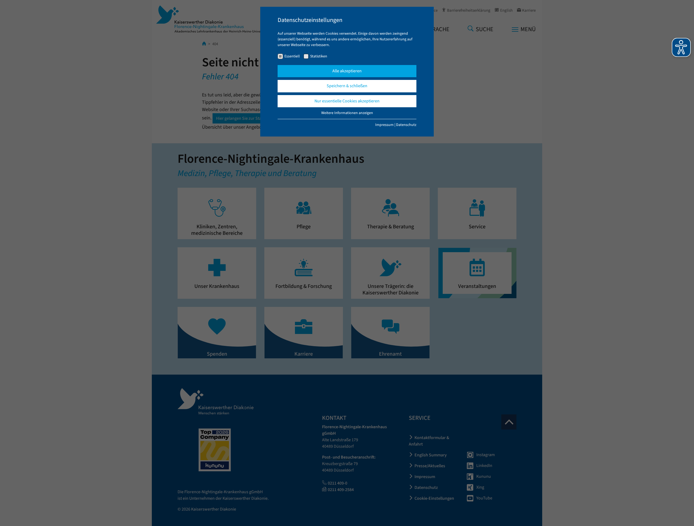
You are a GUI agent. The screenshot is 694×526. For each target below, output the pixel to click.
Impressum (384, 125)
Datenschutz (406, 125)
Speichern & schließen (347, 86)
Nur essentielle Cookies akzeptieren (347, 101)
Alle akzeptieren (347, 71)
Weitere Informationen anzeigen (347, 113)
